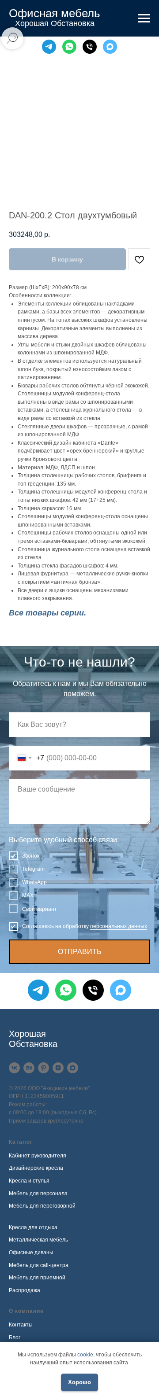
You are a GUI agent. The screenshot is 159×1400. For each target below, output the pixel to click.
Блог (14, 1337)
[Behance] (28, 1067)
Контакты (21, 1325)
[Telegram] (49, 47)
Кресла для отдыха (33, 1227)
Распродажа (24, 1290)
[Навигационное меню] (144, 18)
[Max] (110, 47)
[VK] (14, 1067)
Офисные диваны (31, 1252)
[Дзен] (58, 1067)
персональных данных (118, 926)
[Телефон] (90, 47)
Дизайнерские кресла (36, 1168)
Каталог (21, 1142)
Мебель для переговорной (42, 1206)
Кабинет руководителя (37, 1156)
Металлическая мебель (38, 1240)
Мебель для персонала (38, 1193)
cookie (85, 1355)
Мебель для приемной (37, 1278)
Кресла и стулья (29, 1181)
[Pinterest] (43, 1067)
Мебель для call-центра (38, 1265)
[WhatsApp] (69, 47)
